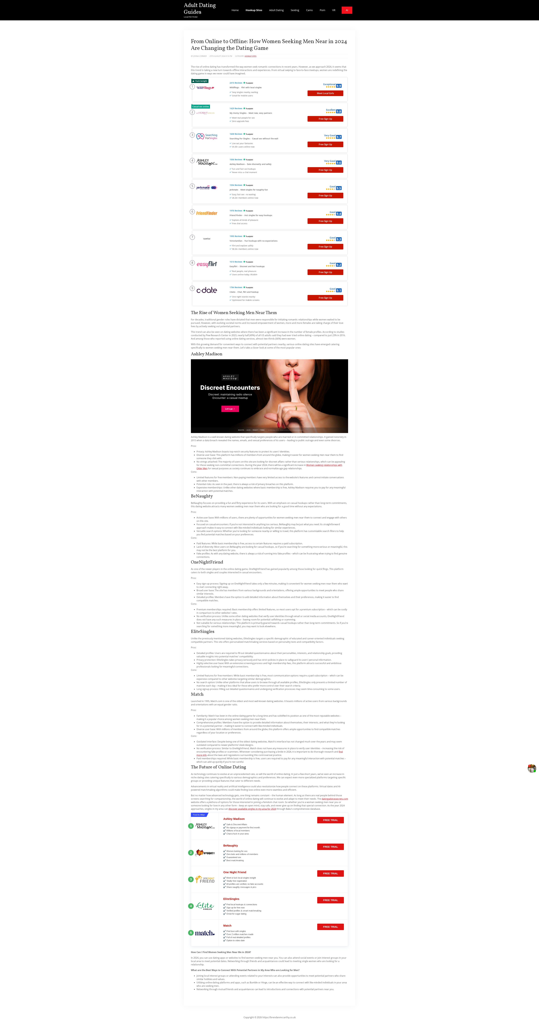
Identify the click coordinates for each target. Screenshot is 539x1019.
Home (235, 10)
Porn (322, 10)
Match (227, 925)
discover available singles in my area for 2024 (252, 808)
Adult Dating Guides (200, 9)
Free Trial (330, 820)
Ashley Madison (234, 818)
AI (347, 10)
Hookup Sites (254, 10)
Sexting (295, 10)
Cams (309, 10)
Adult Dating (276, 10)
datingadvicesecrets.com (335, 798)
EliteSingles (231, 898)
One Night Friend (234, 872)
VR (333, 10)
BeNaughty (230, 845)
